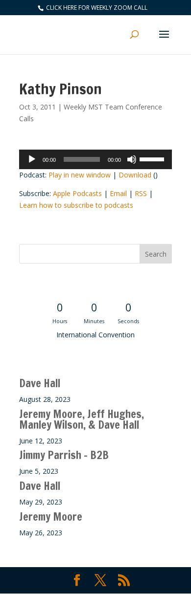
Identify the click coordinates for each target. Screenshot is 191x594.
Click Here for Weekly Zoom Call (96, 7)
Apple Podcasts (77, 193)
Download (135, 174)
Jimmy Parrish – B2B (64, 454)
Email (118, 193)
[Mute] (132, 159)
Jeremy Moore (50, 516)
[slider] (153, 158)
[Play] (32, 159)
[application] (95, 159)
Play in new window (79, 174)
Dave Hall (39, 383)
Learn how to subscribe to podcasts (76, 205)
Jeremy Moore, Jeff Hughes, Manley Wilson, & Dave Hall (81, 419)
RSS (141, 193)
